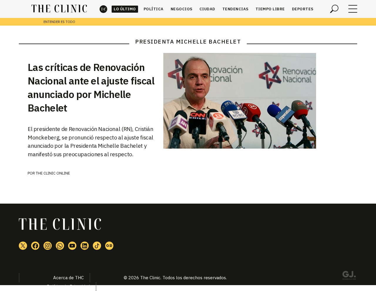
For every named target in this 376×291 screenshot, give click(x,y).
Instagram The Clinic (47, 246)
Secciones (352, 9)
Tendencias (235, 8)
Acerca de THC (68, 277)
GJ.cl (349, 276)
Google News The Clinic (109, 246)
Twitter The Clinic (23, 246)
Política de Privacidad (68, 286)
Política (154, 8)
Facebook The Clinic (35, 246)
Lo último (125, 8)
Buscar (334, 9)
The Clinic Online (53, 173)
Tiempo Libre (270, 8)
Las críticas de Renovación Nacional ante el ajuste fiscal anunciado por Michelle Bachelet (91, 87)
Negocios (181, 8)
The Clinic (103, 9)
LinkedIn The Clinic (84, 246)
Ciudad (207, 8)
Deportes (302, 8)
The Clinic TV (72, 246)
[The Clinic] (59, 9)
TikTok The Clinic (97, 246)
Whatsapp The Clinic (60, 246)
